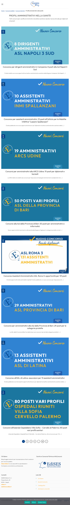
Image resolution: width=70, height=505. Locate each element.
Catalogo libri (41, 485)
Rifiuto (34, 502)
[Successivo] (46, 441)
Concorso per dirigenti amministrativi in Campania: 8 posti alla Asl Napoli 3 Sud (35, 68)
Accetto (27, 502)
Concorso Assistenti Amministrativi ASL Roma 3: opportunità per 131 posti (35, 276)
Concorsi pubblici (10, 11)
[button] (2, 4)
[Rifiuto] (68, 501)
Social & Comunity (42, 482)
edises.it (3, 484)
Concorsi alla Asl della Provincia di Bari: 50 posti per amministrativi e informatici (35, 224)
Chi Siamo (40, 478)
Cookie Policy (42, 502)
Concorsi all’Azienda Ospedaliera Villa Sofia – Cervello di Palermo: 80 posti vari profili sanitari (35, 428)
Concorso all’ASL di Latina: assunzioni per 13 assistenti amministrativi (35, 378)
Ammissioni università (44, 489)
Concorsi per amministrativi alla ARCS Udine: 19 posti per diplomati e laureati (35, 172)
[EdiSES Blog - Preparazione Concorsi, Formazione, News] (35, 4)
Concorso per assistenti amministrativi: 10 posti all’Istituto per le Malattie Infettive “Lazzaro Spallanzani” (35, 120)
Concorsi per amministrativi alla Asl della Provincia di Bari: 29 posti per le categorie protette (35, 327)
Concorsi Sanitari (20, 11)
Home (3, 11)
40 (42, 441)
